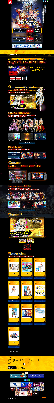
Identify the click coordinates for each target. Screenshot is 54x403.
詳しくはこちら (20, 31)
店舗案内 (14, 323)
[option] (22, 101)
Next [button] (35, 101)
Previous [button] (9, 101)
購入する (14, 277)
